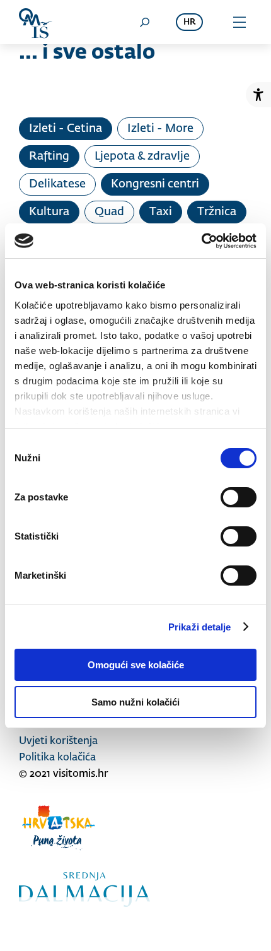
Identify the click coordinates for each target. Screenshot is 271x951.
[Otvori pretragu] (144, 22)
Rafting (49, 156)
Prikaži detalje (199, 627)
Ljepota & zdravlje (142, 156)
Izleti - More (160, 128)
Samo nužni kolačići (135, 702)
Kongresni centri (155, 184)
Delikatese (57, 184)
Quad (109, 212)
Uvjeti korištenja (58, 741)
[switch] (239, 497)
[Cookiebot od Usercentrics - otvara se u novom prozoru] (201, 241)
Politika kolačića (57, 758)
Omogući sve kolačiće (136, 664)
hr (189, 22)
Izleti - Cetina (65, 128)
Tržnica (216, 212)
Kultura (49, 212)
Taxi (160, 212)
